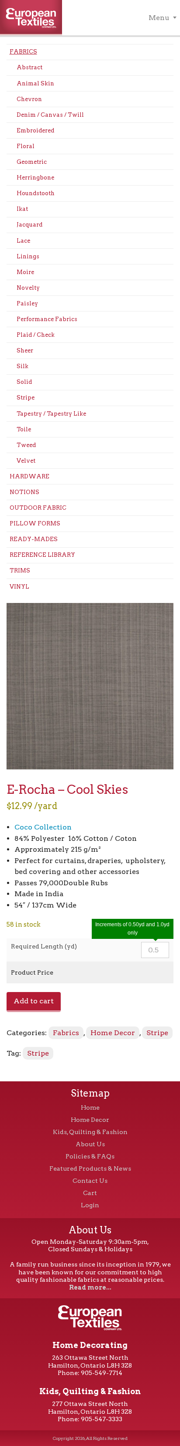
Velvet (26, 460)
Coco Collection (43, 827)
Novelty (28, 287)
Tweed (26, 445)
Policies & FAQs (90, 1156)
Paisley (27, 303)
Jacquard (29, 224)
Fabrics (23, 51)
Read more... (90, 1287)
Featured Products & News (90, 1168)
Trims (20, 570)
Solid (24, 382)
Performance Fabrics (47, 319)
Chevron (29, 99)
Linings (28, 256)
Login (90, 1205)
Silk (22, 366)
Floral (26, 146)
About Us (90, 1144)
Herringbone (35, 177)
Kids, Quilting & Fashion (90, 1131)
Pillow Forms (35, 523)
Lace (23, 240)
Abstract (29, 67)
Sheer (25, 350)
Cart (90, 1192)
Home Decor (112, 1033)
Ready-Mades (34, 539)
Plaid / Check (36, 335)
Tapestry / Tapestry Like (51, 413)
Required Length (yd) (44, 946)
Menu (159, 18)
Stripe (26, 397)
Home (90, 1107)
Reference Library (42, 555)
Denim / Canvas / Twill (50, 115)
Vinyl (19, 586)
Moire (25, 272)
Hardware (29, 476)
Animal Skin (35, 83)
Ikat (22, 209)
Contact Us (90, 1180)
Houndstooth (36, 193)
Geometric (32, 162)
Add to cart (34, 1001)
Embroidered (35, 130)
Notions (24, 492)
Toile (24, 429)
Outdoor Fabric (38, 508)
